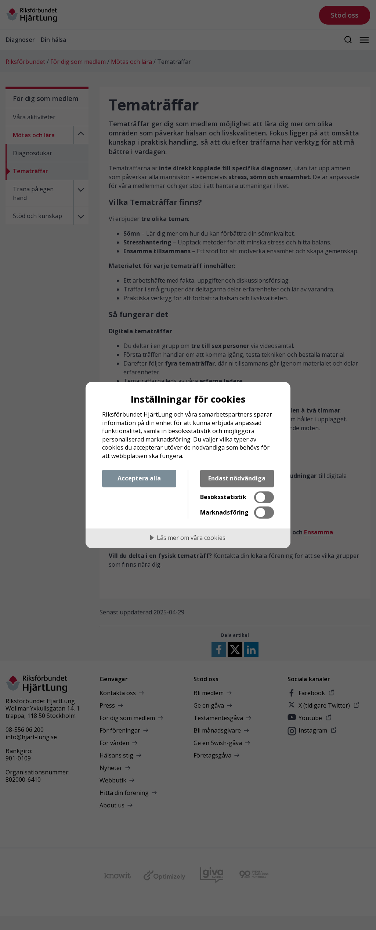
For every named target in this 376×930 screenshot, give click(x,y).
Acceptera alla (139, 478)
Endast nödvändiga (236, 478)
